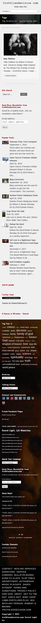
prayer (34, 350)
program (5, 354)
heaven (12, 341)
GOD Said (7, 594)
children (11, 327)
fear (12, 337)
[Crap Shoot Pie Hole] (4, 213)
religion (18, 354)
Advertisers (10, 581)
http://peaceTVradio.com (9, 452)
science (27, 353)
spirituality (17, 357)
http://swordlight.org (8, 434)
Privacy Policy (27, 591)
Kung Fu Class (11, 578)
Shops (27, 584)
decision (21, 330)
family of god (25, 333)
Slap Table (28, 578)
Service (21, 572)
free (27, 337)
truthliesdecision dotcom (9, 556)
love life (33, 344)
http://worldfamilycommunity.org (12, 443)
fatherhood (6, 337)
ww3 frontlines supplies (20, 262)
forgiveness (19, 337)
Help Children (9, 58)
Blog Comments (17, 179)
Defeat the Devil (17, 224)
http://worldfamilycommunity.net (12, 446)
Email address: (8, 119)
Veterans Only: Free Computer (23, 142)
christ (17, 327)
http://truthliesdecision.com (10, 437)
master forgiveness (13, 347)
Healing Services (25, 568)
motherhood (25, 347)
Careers (7, 575)
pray (27, 350)
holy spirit (20, 341)
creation (5, 331)
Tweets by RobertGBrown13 (14, 303)
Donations (8, 572)
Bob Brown (5, 419)
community (34, 327)
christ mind (24, 327)
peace (17, 350)
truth (28, 360)
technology (29, 358)
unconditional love (11, 364)
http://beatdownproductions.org (12, 449)
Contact (7, 568)
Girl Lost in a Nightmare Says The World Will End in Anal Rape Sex (24, 243)
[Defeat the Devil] (5, 225)
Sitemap (7, 587)
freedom (33, 337)
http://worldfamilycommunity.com (12, 440)
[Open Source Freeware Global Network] (5, 160)
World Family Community (10, 552)
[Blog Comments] (5, 180)
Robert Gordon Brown (9, 415)
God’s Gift (14, 597)
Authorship (26, 581)
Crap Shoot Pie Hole (15, 211)
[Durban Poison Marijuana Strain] (5, 196)
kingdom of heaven (12, 344)
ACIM (4, 327)
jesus (33, 341)
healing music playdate (9, 548)
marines (4, 347)
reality (12, 354)
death (13, 331)
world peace (8, 367)
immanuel (27, 341)
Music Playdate (11, 584)
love (25, 343)
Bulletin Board (24, 575)
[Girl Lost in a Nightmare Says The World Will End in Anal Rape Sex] (5, 241)
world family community (29, 364)
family (13, 334)
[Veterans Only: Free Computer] (5, 142)
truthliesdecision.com (16, 610)
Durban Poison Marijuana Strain (24, 195)
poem (22, 350)
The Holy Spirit (18, 361)
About (18, 594)
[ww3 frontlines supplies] (5, 263)
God (4, 340)
